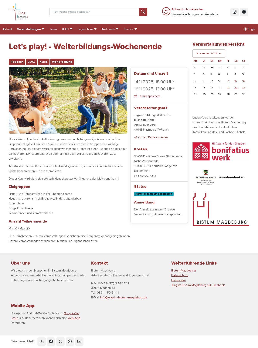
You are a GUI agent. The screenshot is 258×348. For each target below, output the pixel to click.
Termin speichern (149, 96)
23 (243, 87)
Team (53, 29)
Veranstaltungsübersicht (218, 44)
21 (228, 87)
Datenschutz (179, 275)
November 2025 (207, 53)
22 (235, 87)
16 (243, 81)
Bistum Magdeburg (183, 270)
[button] (41, 341)
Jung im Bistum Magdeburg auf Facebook (198, 285)
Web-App (74, 318)
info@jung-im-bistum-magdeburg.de (123, 297)
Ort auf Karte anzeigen (153, 137)
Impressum (178, 280)
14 (228, 81)
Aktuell (7, 29)
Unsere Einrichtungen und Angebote (194, 12)
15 (235, 81)
